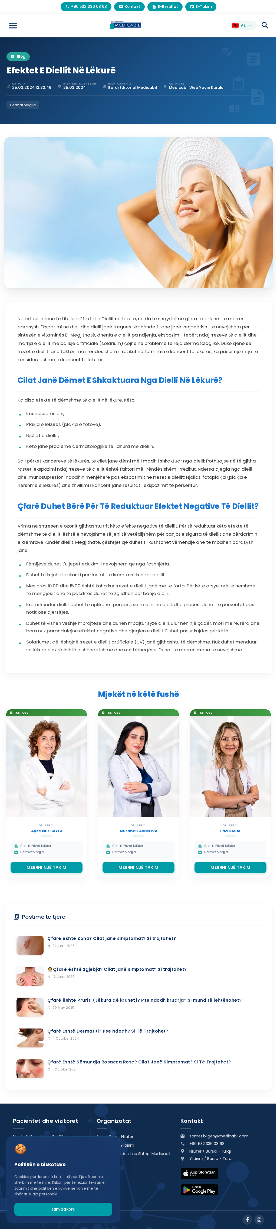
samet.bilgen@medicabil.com (218, 1136)
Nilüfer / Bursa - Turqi (210, 1151)
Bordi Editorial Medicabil (132, 87)
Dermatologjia (23, 105)
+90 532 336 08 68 (207, 1143)
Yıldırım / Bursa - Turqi (210, 1158)
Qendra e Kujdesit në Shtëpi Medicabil (133, 1153)
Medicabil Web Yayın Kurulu (196, 87)
